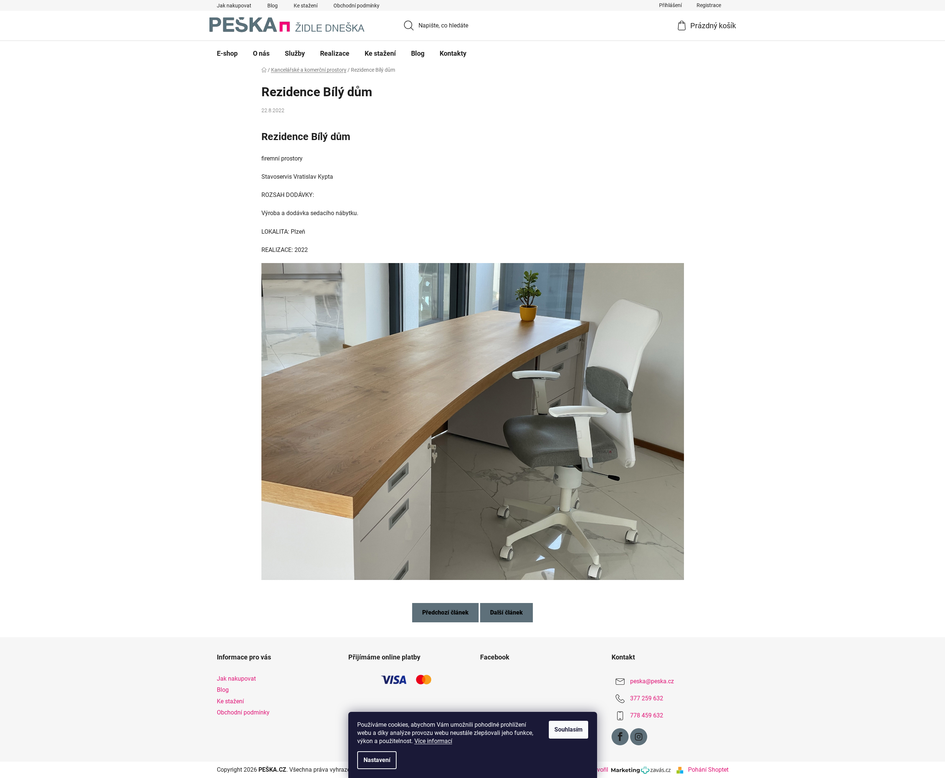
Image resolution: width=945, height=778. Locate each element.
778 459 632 (646, 715)
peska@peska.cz (652, 681)
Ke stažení (305, 6)
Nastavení (377, 760)
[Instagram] (638, 736)
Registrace (709, 5)
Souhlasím (568, 729)
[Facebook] (620, 736)
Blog (272, 6)
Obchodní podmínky (356, 6)
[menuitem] (227, 53)
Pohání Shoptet (708, 769)
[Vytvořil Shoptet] (680, 770)
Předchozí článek (445, 612)
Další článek (506, 612)
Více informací (433, 741)
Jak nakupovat (234, 6)
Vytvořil (600, 769)
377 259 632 (646, 698)
